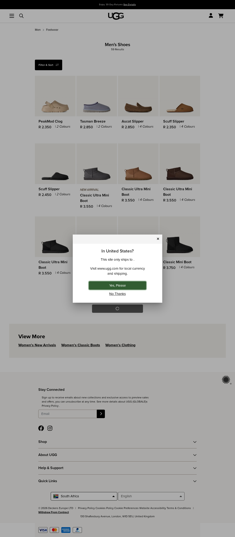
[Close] (158, 239)
